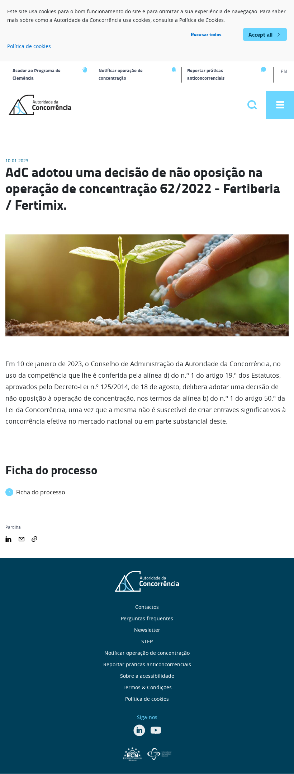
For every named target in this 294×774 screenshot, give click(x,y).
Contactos (147, 606)
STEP (147, 641)
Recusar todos (206, 34)
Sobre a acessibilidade (147, 675)
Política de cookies (29, 46)
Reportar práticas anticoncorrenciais (205, 74)
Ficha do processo (40, 492)
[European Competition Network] (133, 753)
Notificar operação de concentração (121, 74)
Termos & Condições (147, 687)
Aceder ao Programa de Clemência (37, 74)
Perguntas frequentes (147, 618)
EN (284, 71)
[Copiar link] (34, 538)
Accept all (260, 34)
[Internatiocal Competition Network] (159, 753)
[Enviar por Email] (21, 538)
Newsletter (147, 629)
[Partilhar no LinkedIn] (8, 538)
